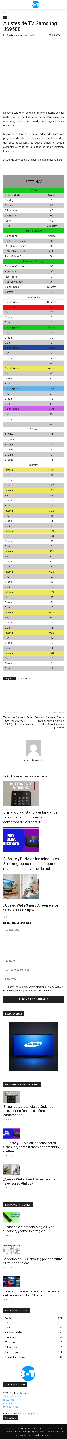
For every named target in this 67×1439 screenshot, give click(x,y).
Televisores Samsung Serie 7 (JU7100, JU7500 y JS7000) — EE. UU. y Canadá (18, 721)
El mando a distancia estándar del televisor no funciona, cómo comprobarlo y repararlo (30, 817)
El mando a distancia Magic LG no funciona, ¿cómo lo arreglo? (28, 1229)
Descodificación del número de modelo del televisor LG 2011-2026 (32, 1293)
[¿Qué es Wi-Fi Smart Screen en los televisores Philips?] (33, 886)
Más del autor (43, 776)
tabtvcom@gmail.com (29, 1413)
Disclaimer (8, 1399)
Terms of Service (12, 1396)
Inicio (5, 12)
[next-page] (7, 917)
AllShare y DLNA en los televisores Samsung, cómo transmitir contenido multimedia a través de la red (33, 864)
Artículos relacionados (18, 776)
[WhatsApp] (29, 697)
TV (12, 12)
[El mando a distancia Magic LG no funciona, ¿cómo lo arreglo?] (33, 1217)
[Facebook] (6, 697)
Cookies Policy (11, 1403)
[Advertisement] (33, 72)
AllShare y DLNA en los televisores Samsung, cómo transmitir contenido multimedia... (31, 1147)
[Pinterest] (21, 697)
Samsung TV (24, 678)
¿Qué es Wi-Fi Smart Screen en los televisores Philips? (29, 1181)
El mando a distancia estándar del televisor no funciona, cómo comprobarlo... (28, 1111)
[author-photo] (33, 755)
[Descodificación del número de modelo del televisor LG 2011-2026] (33, 1281)
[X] (14, 697)
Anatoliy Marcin (15, 35)
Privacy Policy (10, 1406)
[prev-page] (4, 917)
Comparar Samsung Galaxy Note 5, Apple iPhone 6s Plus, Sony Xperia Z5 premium (49, 722)
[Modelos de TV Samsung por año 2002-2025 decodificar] (33, 1249)
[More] (36, 697)
